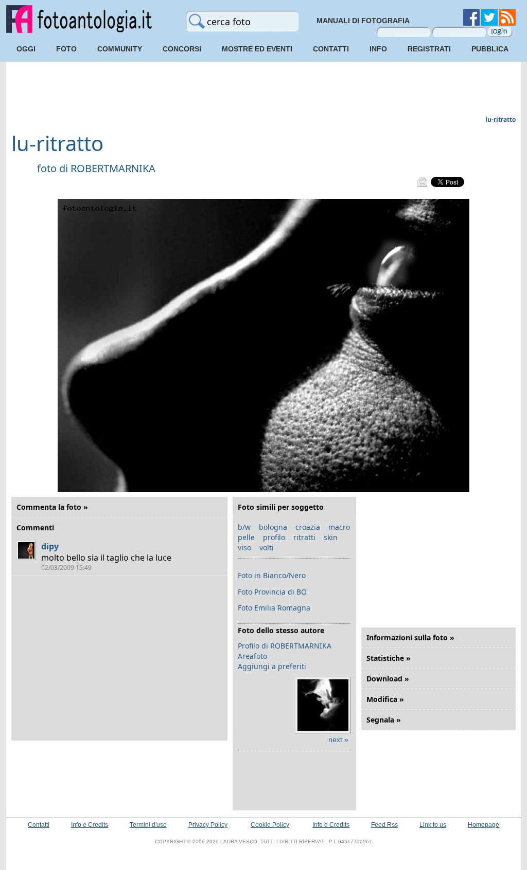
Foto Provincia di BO (272, 592)
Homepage (483, 824)
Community (119, 49)
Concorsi (182, 49)
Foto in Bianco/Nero (272, 575)
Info (378, 49)
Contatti (331, 49)
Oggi (26, 49)
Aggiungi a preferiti (272, 666)
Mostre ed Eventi (257, 49)
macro (339, 527)
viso (244, 547)
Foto (66, 49)
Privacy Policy (207, 824)
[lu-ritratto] (263, 489)
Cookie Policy (270, 824)
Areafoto (252, 656)
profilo (274, 537)
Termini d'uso (148, 824)
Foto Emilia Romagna (274, 608)
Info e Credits (89, 824)
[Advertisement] (263, 90)
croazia (307, 527)
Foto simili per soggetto (281, 507)
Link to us (432, 824)
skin (331, 537)
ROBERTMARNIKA (113, 168)
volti (266, 547)
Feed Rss (384, 824)
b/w (244, 527)
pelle (246, 537)
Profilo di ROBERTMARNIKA (284, 646)
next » (338, 739)
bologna (273, 527)
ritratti (304, 537)
